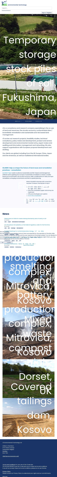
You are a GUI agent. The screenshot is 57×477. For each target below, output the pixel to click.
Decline (9, 242)
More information (28, 245)
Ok (2, 242)
